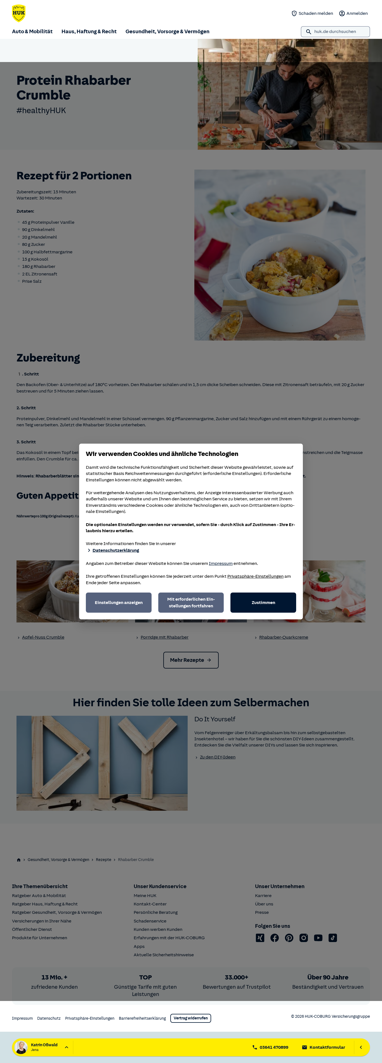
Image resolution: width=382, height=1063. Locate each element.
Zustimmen (263, 602)
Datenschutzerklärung (116, 550)
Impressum (221, 563)
